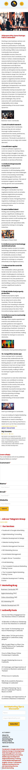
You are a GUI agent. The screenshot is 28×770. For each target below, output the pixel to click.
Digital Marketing (7, 593)
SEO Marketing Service (10, 550)
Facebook (5, 434)
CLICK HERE (3, 522)
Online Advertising (7, 597)
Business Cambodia (8, 589)
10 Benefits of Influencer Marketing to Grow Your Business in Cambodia (14, 622)
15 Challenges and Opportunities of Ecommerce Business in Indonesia (14, 697)
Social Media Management (11, 554)
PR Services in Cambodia (10, 676)
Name (3, 483)
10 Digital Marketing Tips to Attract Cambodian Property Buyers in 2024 (11, 690)
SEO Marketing (6, 601)
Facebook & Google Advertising (13, 530)
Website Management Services (13, 546)
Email (3, 492)
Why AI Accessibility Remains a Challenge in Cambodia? (12, 682)
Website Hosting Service (10, 542)
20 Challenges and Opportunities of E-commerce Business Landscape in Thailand (14, 669)
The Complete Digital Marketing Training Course (12, 573)
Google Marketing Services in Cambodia (12, 661)
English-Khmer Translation (11, 558)
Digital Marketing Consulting (12, 534)
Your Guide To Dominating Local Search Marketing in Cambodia (13, 629)
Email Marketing (7, 562)
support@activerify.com (9, 426)
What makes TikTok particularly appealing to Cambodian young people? (12, 637)
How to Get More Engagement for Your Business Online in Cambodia (13, 615)
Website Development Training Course (12, 579)
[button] (6, 4)
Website (4, 500)
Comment (5, 462)
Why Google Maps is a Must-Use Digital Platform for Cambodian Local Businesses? (13, 646)
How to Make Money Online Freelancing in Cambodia (11, 654)
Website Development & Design (13, 538)
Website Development (9, 605)
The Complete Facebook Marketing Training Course (14, 567)
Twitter (11, 434)
